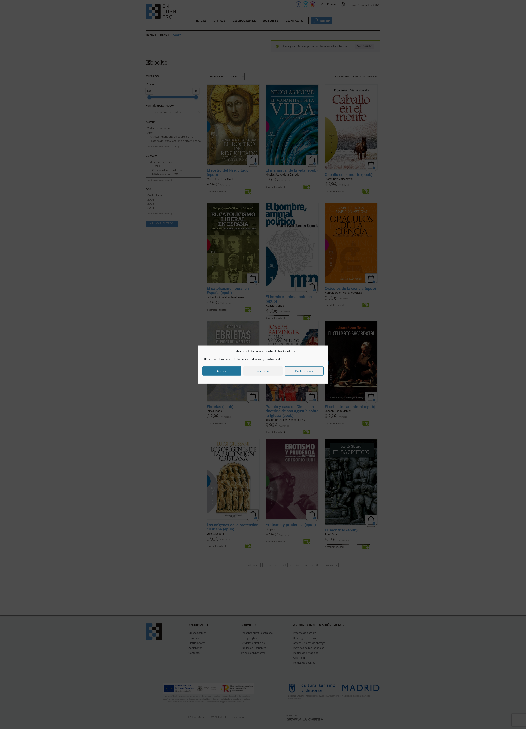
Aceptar (222, 371)
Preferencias (304, 371)
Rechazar (263, 371)
